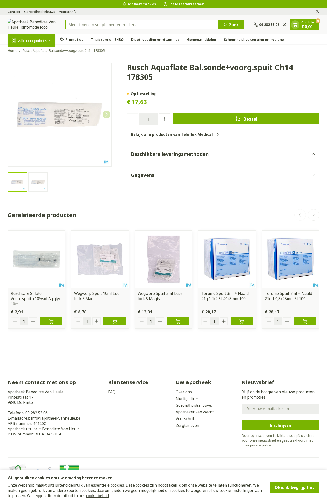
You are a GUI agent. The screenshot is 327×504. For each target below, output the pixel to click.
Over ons (184, 391)
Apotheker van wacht (195, 412)
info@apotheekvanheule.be (55, 418)
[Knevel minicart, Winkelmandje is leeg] (295, 24)
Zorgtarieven (187, 425)
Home (12, 50)
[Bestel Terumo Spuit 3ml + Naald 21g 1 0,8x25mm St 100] (305, 321)
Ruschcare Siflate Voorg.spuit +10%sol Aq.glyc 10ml (36, 299)
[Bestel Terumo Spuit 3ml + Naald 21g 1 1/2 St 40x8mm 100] (242, 321)
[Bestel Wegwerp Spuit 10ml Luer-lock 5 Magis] (114, 321)
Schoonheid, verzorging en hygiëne (254, 39)
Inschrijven (280, 425)
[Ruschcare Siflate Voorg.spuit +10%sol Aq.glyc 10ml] (36, 259)
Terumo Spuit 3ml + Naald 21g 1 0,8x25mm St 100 (288, 296)
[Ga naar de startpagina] (32, 24)
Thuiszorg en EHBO (107, 39)
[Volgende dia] (313, 215)
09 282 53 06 (36, 413)
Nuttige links (187, 398)
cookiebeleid (97, 495)
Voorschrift (67, 11)
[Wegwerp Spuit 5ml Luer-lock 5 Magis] (163, 259)
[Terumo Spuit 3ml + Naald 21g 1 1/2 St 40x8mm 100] (227, 259)
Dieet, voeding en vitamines (155, 39)
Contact (14, 11)
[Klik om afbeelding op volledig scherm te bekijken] (59, 114)
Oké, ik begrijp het (294, 487)
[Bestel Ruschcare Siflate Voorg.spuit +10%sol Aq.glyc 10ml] (51, 321)
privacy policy (260, 445)
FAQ (111, 391)
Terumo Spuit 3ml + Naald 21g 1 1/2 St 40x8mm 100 (225, 296)
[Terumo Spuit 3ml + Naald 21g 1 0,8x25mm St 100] (290, 259)
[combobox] (142, 24)
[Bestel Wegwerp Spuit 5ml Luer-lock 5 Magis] (178, 321)
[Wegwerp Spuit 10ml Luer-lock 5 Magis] (100, 259)
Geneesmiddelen (201, 39)
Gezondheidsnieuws (39, 11)
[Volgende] (106, 114)
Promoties (74, 39)
